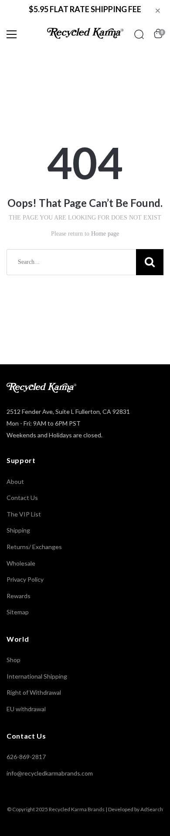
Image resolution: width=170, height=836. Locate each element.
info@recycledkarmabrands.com (50, 773)
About (15, 481)
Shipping (18, 530)
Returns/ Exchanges (34, 546)
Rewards (19, 596)
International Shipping (37, 676)
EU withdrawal (26, 709)
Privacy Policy (25, 579)
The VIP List (24, 514)
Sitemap (18, 612)
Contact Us (22, 497)
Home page (105, 233)
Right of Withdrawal (34, 692)
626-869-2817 (26, 756)
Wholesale (21, 563)
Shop (13, 659)
